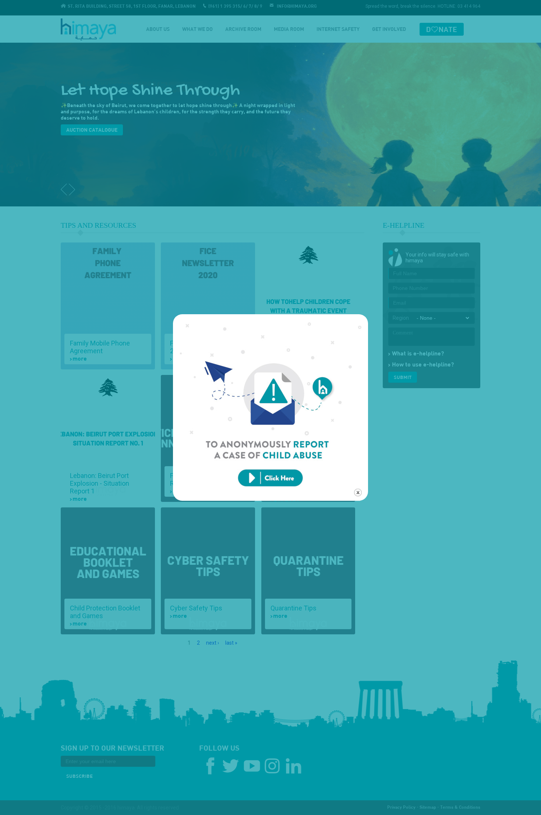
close (358, 492)
